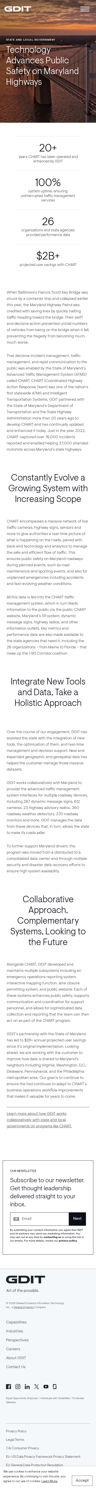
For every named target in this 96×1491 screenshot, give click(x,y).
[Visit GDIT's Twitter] (36, 1386)
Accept (82, 1481)
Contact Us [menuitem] (15, 1367)
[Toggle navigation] (84, 9)
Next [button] (77, 1219)
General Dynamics (24, 1307)
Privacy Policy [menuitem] (16, 1431)
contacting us (52, 1237)
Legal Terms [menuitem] (15, 1440)
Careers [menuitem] (13, 1349)
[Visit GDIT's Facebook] (8, 1386)
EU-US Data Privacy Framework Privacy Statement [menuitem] (43, 1457)
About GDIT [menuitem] (16, 1358)
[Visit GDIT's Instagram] (17, 1386)
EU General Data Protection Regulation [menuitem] (34, 1465)
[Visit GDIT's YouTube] (46, 1386)
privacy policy (68, 1241)
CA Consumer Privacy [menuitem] (22, 1448)
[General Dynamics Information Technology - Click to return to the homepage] (17, 9)
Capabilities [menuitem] (16, 1323)
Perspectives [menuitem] (17, 1340)
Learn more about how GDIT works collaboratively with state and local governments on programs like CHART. (39, 1120)
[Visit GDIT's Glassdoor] (55, 1386)
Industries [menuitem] (14, 1331)
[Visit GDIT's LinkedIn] (27, 1386)
